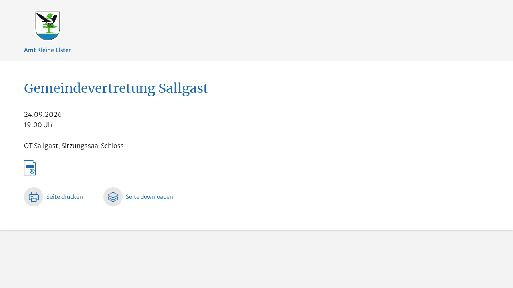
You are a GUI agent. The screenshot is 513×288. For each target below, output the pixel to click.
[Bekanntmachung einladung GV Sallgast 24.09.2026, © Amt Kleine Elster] (256, 166)
